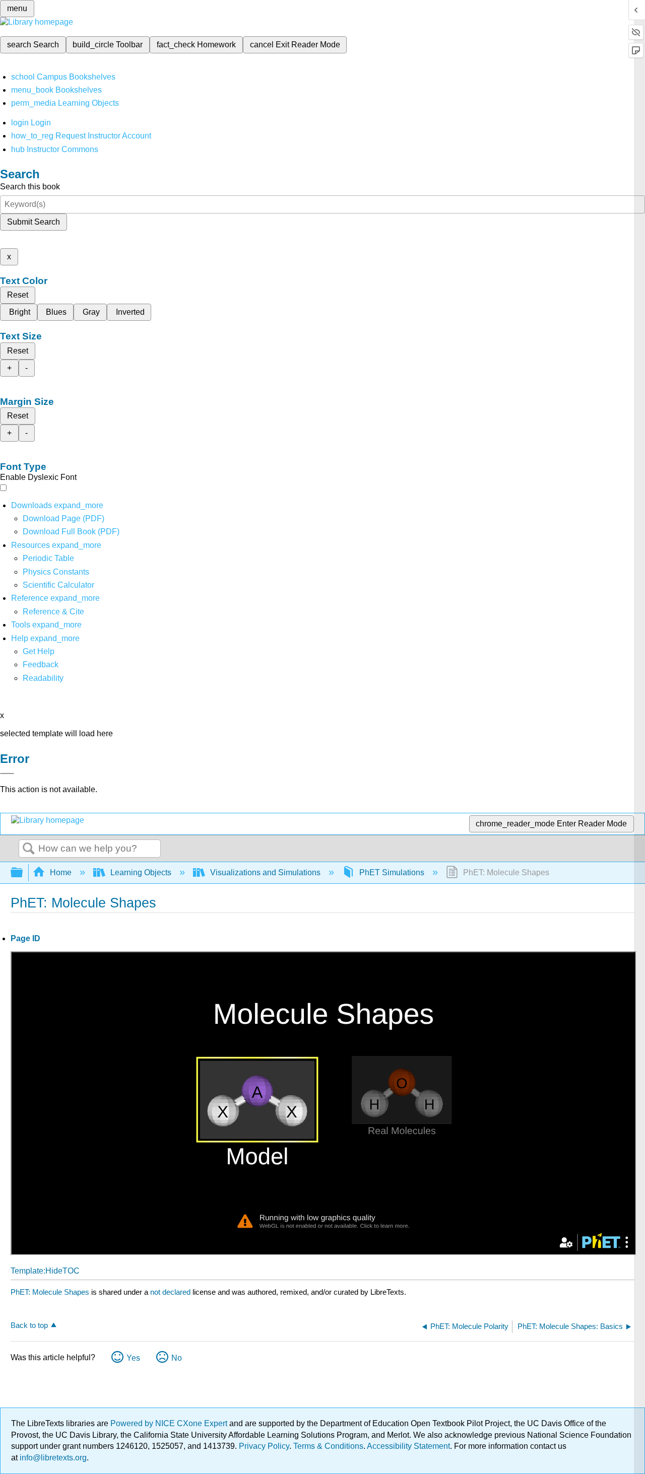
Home (61, 872)
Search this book (30, 186)
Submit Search (33, 222)
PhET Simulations (391, 872)
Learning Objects (140, 872)
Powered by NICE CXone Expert (169, 1423)
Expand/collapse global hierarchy (23, 873)
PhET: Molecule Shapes (50, 1292)
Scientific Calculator (58, 585)
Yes (133, 1358)
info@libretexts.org (52, 1457)
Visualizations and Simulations (265, 872)
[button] (40, 664)
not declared (171, 1292)
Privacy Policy (264, 1446)
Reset (17, 295)
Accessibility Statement (408, 1446)
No (176, 1358)
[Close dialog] (7, 773)
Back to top (29, 1325)
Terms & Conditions (328, 1446)
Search (29, 849)
